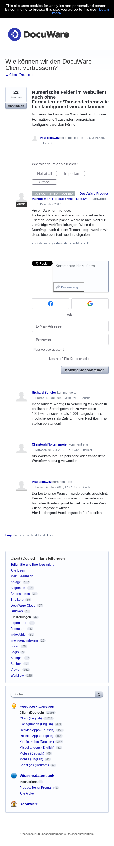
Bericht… (49, 143)
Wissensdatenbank (37, 775)
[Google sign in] (90, 303)
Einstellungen (52, 558)
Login (9, 535)
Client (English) (31, 718)
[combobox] (54, 694)
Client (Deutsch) (24, 558)
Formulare (18, 629)
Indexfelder (19, 634)
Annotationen (20, 594)
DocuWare (29, 804)
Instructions (29, 782)
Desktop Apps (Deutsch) (37, 730)
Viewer (16, 669)
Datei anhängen (71, 287)
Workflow (17, 675)
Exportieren (19, 623)
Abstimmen (16, 105)
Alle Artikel (27, 793)
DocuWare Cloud (23, 605)
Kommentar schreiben (85, 370)
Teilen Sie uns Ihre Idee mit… (32, 564)
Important (74, 173)
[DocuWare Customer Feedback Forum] (38, 34)
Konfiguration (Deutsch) (37, 742)
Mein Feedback (22, 576)
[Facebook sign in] (50, 303)
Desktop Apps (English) (37, 736)
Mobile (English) (32, 759)
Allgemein (18, 588)
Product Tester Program (37, 788)
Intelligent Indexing (24, 640)
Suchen (16, 664)
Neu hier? (70, 359)
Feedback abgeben (37, 706)
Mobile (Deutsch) (32, 753)
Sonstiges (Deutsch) (35, 765)
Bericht (85, 397)
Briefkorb (17, 599)
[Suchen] (99, 694)
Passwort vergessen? (48, 349)
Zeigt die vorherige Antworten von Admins (60, 243)
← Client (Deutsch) (19, 75)
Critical (48, 182)
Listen (15, 646)
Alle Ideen (18, 570)
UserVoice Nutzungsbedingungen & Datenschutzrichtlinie (57, 833)
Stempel (17, 658)
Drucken (17, 611)
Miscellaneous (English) (37, 747)
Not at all (47, 173)
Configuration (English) (37, 724)
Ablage (16, 582)
